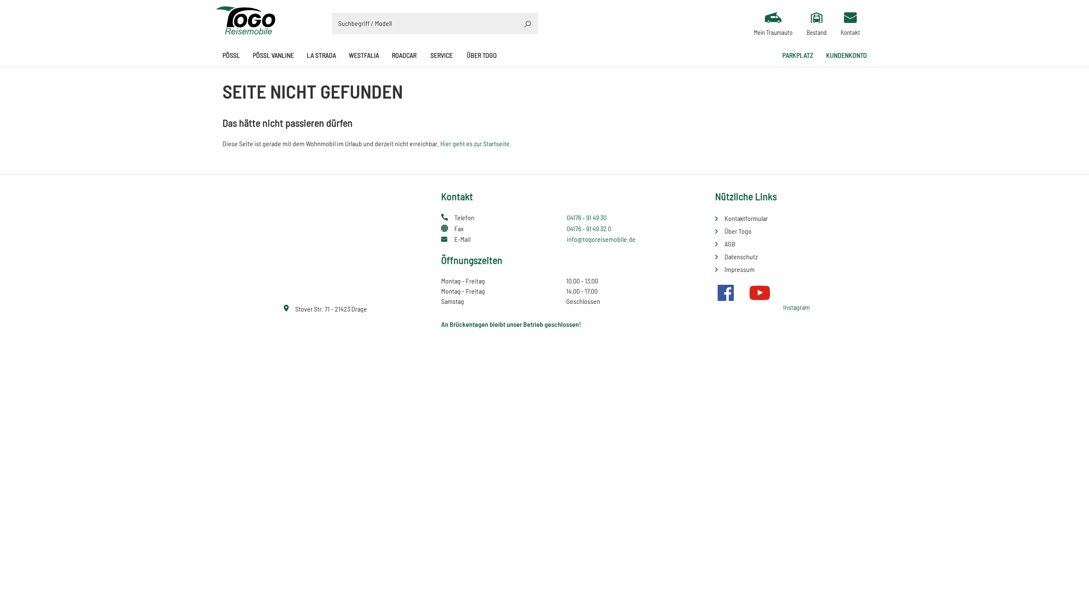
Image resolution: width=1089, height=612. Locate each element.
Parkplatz (797, 55)
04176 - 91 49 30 (587, 217)
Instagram (796, 307)
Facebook (725, 292)
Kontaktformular (746, 218)
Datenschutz (741, 256)
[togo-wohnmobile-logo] (246, 19)
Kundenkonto (846, 55)
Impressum (739, 269)
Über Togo (482, 55)
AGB (730, 244)
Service (441, 55)
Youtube (759, 292)
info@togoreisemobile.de (601, 239)
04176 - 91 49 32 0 (589, 228)
